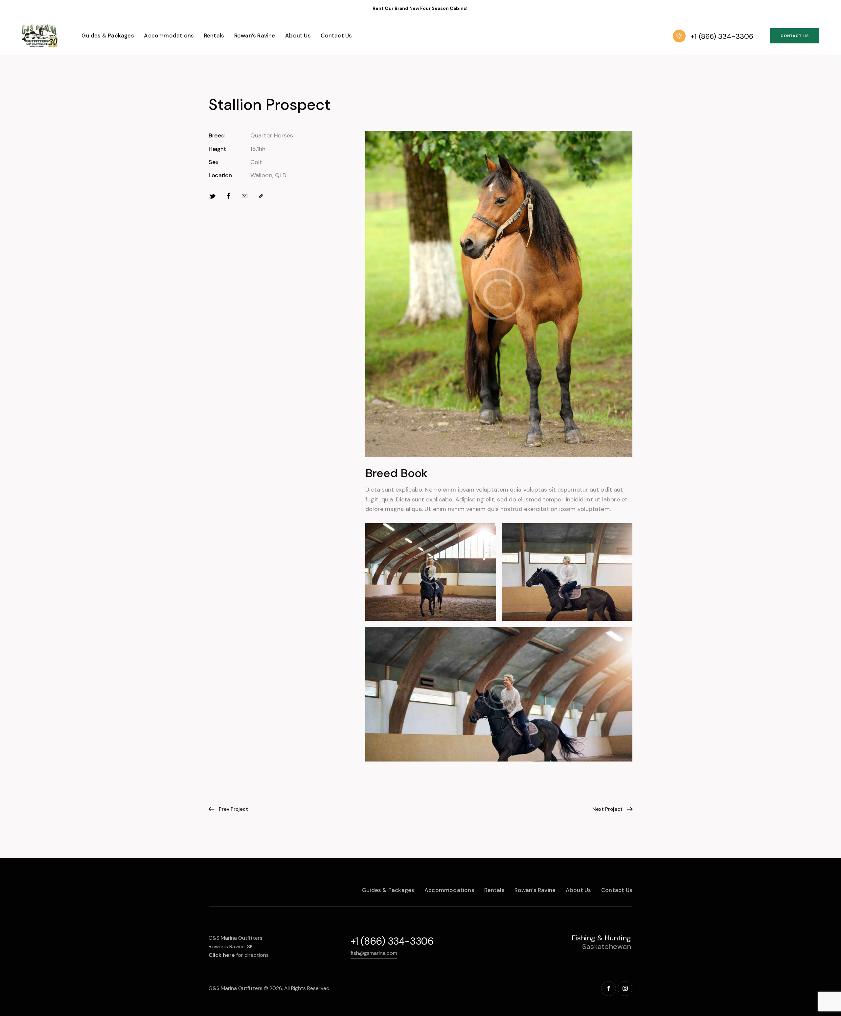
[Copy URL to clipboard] (261, 196)
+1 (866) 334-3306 (392, 941)
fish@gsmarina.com (374, 953)
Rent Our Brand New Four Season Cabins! (420, 8)
